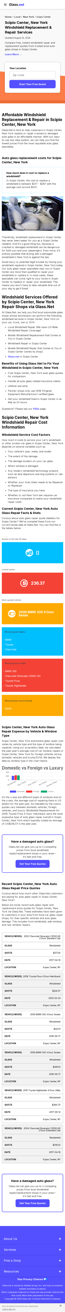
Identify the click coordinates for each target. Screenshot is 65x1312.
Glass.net (13, 356)
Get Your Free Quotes (33, 863)
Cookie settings (8, 1309)
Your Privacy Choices (30, 1279)
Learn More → (13, 54)
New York (28, 16)
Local (17, 16)
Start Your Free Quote (32, 84)
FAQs (36, 408)
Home (8, 16)
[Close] (59, 1305)
